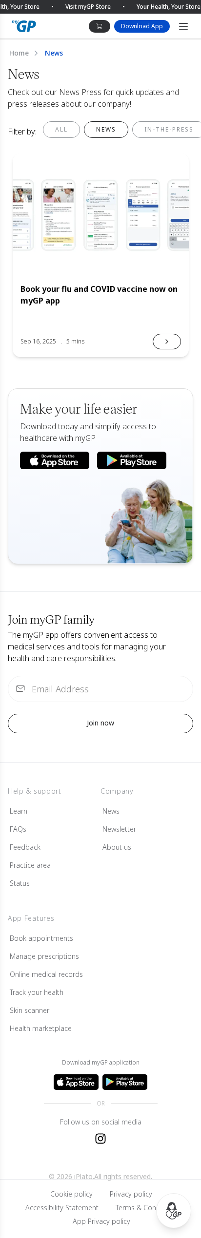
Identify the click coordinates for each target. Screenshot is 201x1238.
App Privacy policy (101, 1221)
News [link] (54, 52)
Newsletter (119, 829)
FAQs (18, 829)
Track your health (36, 992)
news (106, 129)
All (61, 129)
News (111, 811)
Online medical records (46, 974)
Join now (100, 722)
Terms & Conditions (147, 1207)
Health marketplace (41, 1028)
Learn (18, 811)
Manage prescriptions (44, 956)
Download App (142, 26)
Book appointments (41, 938)
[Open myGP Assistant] (173, 1210)
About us (116, 847)
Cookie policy (71, 1194)
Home (19, 52)
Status (20, 883)
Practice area (30, 865)
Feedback (25, 847)
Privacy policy (131, 1194)
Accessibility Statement (62, 1207)
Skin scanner (29, 1010)
